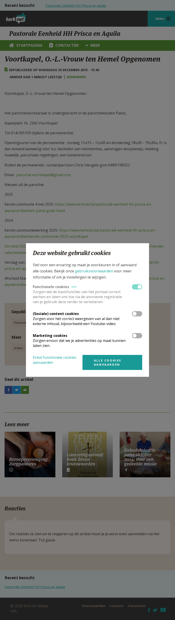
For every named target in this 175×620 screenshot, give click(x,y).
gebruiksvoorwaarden (94, 271)
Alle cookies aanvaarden (107, 362)
